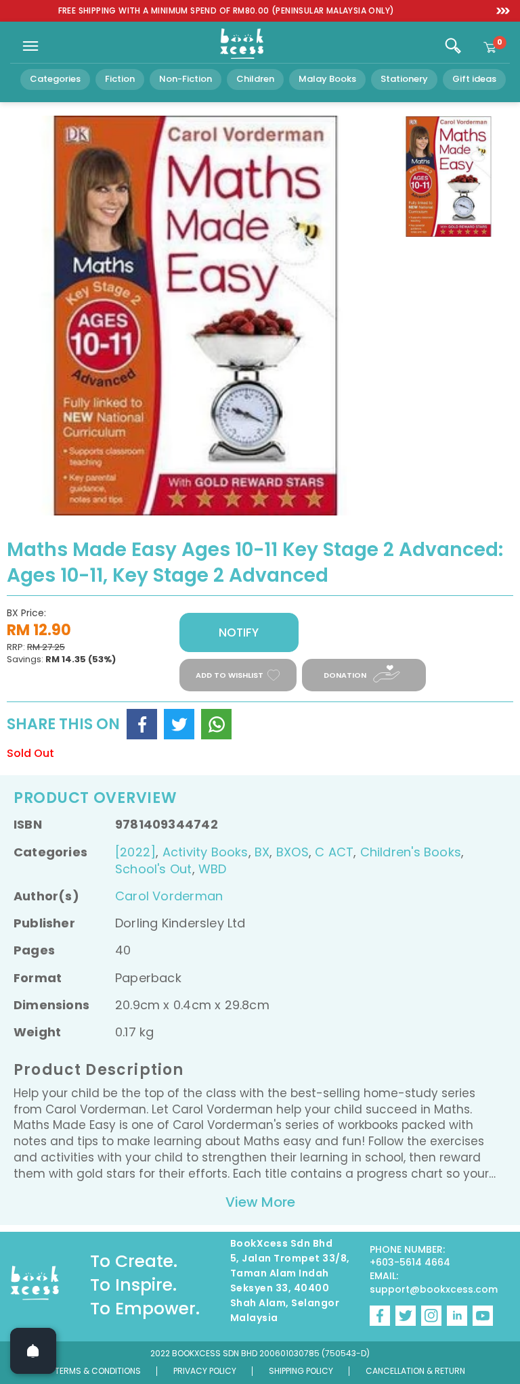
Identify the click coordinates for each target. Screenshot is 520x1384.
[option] (226, 11)
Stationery (404, 78)
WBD (212, 868)
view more (260, 1202)
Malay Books (327, 78)
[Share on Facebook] (142, 724)
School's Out (153, 868)
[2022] (135, 852)
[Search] (453, 46)
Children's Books (410, 852)
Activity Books (205, 852)
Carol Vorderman (169, 895)
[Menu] (30, 46)
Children (255, 78)
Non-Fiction (185, 78)
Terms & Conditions (98, 1371)
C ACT (334, 852)
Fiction (120, 78)
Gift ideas (474, 78)
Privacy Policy (204, 1371)
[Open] (33, 1351)
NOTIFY (239, 632)
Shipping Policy (301, 1371)
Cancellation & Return (415, 1371)
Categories (55, 78)
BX (262, 852)
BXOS (292, 852)
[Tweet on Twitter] (179, 724)
